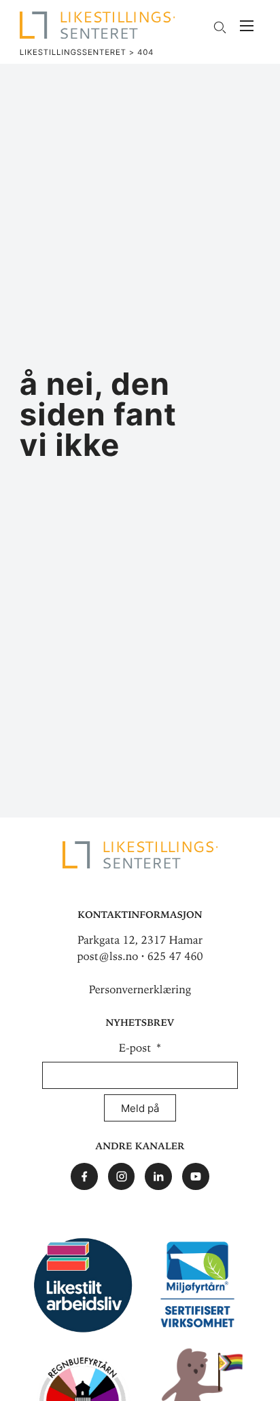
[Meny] (246, 27)
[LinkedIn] (158, 1176)
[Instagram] (121, 1176)
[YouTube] (195, 1176)
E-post (136, 1048)
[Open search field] (219, 27)
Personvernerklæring (140, 990)
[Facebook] (84, 1176)
